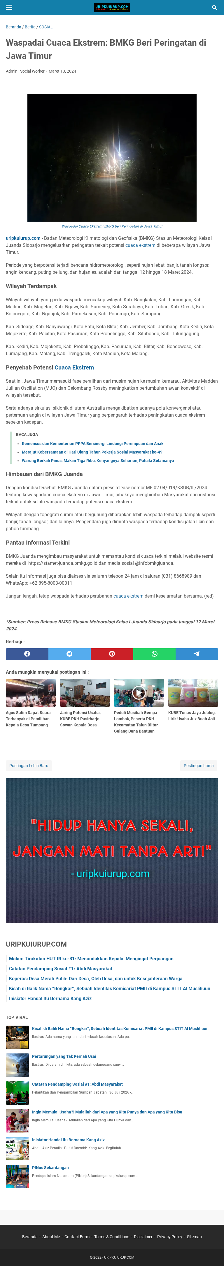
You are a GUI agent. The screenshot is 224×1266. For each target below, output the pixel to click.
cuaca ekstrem (140, 245)
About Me (51, 1236)
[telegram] (197, 654)
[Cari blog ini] (214, 7)
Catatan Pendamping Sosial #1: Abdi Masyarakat (60, 968)
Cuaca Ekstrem (74, 367)
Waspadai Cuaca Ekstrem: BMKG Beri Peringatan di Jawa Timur (112, 226)
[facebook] (27, 654)
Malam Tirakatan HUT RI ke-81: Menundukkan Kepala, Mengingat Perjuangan (91, 959)
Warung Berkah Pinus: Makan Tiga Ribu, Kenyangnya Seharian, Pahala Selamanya (98, 460)
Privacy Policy (169, 1236)
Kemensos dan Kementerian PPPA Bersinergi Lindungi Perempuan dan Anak (92, 443)
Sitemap (194, 1236)
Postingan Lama (199, 765)
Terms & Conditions (111, 1236)
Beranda (30, 1236)
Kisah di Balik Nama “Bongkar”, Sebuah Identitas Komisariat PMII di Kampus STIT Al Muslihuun (109, 988)
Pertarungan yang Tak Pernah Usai (64, 1056)
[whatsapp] (154, 654)
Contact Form (77, 1236)
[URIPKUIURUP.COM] (112, 7)
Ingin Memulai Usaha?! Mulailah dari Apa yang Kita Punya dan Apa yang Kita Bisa (107, 1112)
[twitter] (69, 654)
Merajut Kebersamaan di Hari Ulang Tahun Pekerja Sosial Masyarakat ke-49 (92, 452)
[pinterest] (112, 654)
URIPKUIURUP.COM (119, 1257)
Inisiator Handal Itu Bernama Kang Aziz (50, 998)
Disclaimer (143, 1236)
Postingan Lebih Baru (28, 765)
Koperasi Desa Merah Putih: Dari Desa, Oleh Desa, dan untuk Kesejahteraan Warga (96, 978)
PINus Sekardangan (50, 1167)
